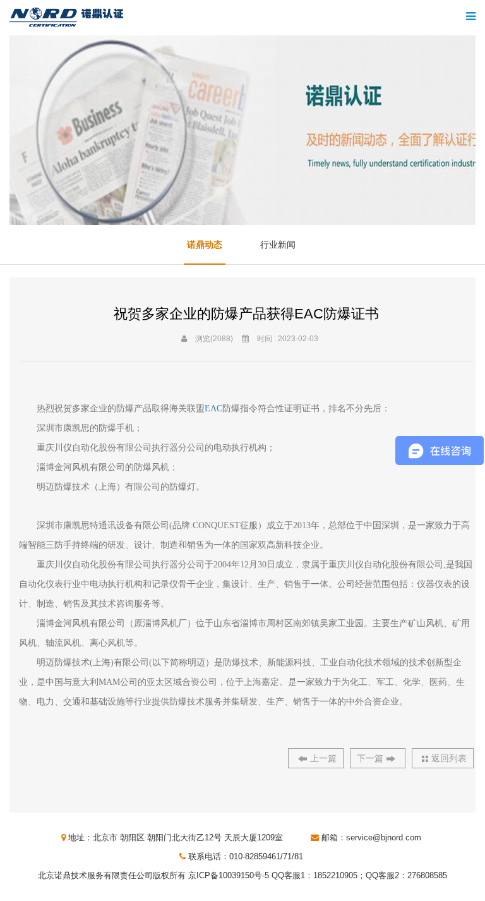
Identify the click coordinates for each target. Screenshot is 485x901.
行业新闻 (278, 244)
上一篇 (323, 758)
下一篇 (370, 758)
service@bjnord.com (383, 837)
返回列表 (449, 758)
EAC (213, 408)
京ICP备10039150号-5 (228, 875)
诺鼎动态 (204, 244)
